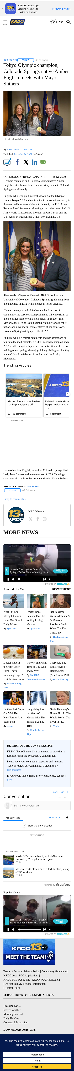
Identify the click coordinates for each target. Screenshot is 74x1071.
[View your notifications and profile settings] (67, 817)
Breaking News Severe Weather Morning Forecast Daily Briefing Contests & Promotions (16, 1014)
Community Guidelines (54, 971)
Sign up (64, 792)
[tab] (13, 818)
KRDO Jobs (10, 975)
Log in (56, 792)
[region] (37, 839)
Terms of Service (12, 971)
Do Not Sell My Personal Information (25, 983)
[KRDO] (18, 22)
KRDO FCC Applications (46, 979)
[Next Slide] (68, 394)
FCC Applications (29, 975)
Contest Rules (12, 987)
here (9, 779)
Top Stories (33, 486)
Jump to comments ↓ (14, 499)
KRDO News (13, 149)
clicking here (14, 769)
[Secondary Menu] (7, 22)
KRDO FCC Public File (16, 979)
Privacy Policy (32, 971)
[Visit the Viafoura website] (63, 884)
